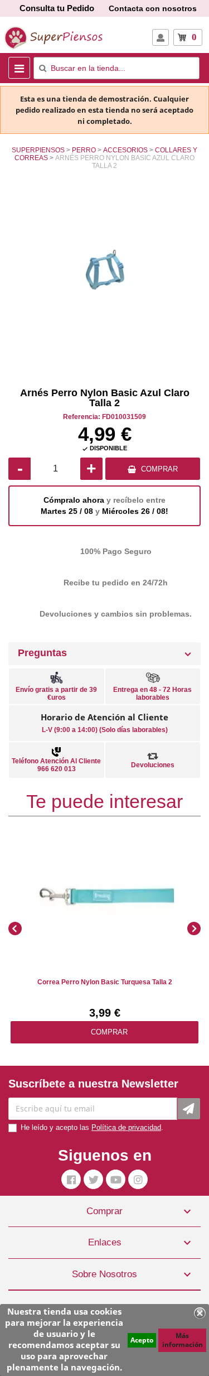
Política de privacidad (126, 1127)
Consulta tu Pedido (57, 8)
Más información (182, 1340)
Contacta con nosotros (153, 8)
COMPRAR (159, 469)
